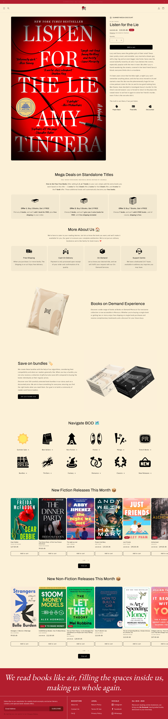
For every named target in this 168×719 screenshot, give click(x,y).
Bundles (22, 473)
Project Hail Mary (100, 542)
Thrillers (46, 473)
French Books (144, 450)
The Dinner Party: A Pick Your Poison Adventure (50, 543)
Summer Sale (22, 450)
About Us (74, 705)
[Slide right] (88, 560)
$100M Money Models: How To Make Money (52, 631)
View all (84, 566)
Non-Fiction (70, 450)
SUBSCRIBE (56, 709)
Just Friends (127, 542)
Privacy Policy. (32, 714)
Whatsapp (118, 713)
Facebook (118, 709)
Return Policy (96, 705)
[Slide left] (80, 560)
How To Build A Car (101, 631)
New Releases (144, 473)
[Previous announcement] (4, 2)
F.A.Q (73, 713)
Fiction (95, 450)
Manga (119, 450)
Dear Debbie (14, 542)
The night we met (72, 542)
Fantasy (71, 473)
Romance (95, 473)
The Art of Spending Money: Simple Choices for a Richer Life (136, 631)
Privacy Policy (96, 713)
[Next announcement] (164, 2)
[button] (4, 8)
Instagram (118, 705)
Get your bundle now (28, 396)
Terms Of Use (96, 709)
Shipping (112, 33)
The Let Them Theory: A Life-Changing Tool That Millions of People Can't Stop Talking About (80, 632)
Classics (120, 473)
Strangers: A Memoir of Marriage (21, 631)
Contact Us (75, 709)
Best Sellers (46, 450)
